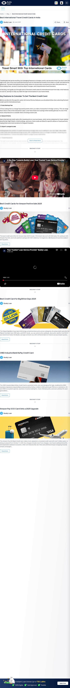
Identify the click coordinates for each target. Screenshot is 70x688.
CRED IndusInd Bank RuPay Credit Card (17, 353)
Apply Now (63, 683)
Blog (8, 14)
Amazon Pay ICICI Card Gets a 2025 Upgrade (19, 408)
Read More (5, 244)
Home (3, 8)
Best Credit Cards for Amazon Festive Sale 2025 (21, 203)
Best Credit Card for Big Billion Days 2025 (18, 299)
